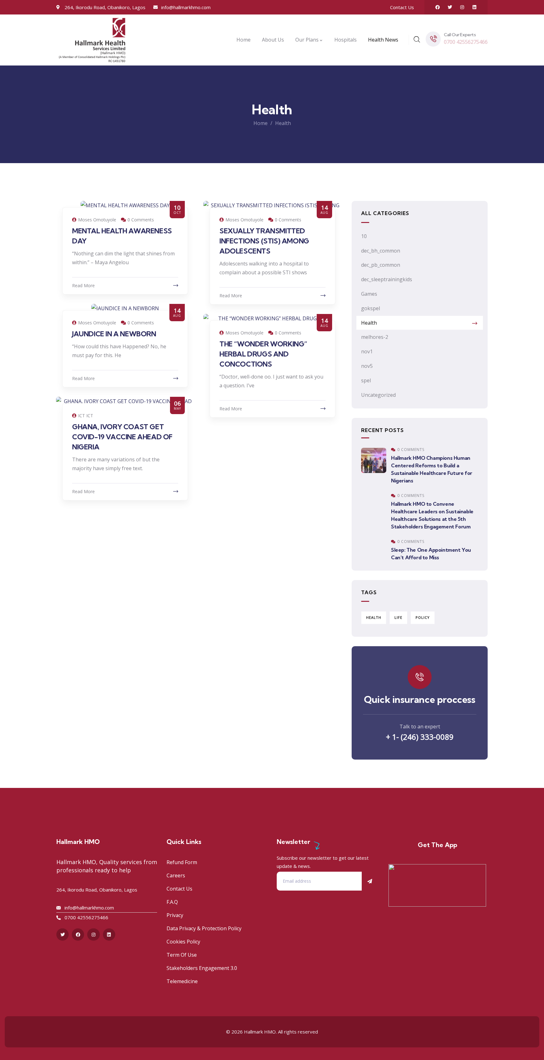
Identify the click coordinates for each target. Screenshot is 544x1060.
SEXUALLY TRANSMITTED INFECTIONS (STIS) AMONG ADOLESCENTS (264, 240)
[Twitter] (450, 7)
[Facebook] (437, 7)
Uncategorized (378, 394)
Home (260, 123)
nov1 (367, 351)
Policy (423, 617)
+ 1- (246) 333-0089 (420, 737)
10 (364, 236)
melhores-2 (374, 336)
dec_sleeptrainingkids (386, 279)
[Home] (92, 39)
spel (366, 380)
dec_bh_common (380, 250)
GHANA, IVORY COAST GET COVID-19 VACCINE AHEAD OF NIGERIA (122, 436)
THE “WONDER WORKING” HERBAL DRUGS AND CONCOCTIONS (263, 353)
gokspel (370, 308)
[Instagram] (462, 7)
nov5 (367, 365)
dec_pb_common (380, 264)
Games (369, 293)
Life (398, 617)
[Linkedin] (474, 7)
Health (369, 322)
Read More (83, 285)
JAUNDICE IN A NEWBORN (114, 333)
